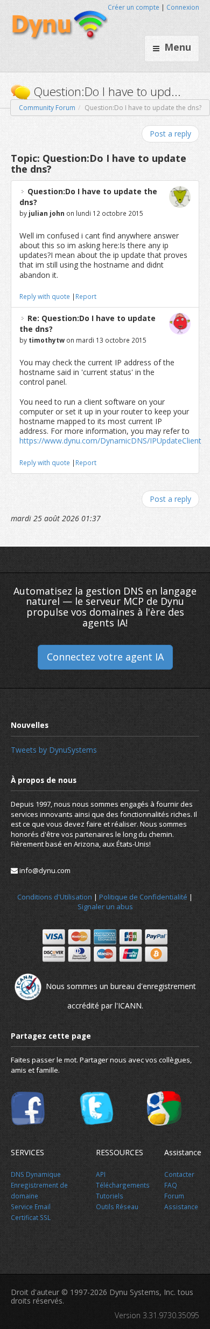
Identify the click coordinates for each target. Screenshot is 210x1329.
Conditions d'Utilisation (54, 897)
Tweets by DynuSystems (54, 750)
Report (85, 296)
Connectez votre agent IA (105, 656)
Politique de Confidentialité (143, 897)
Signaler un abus (105, 906)
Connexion (182, 7)
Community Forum (47, 107)
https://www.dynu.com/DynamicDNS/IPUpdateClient (110, 440)
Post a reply (170, 133)
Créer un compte (133, 7)
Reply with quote (44, 296)
